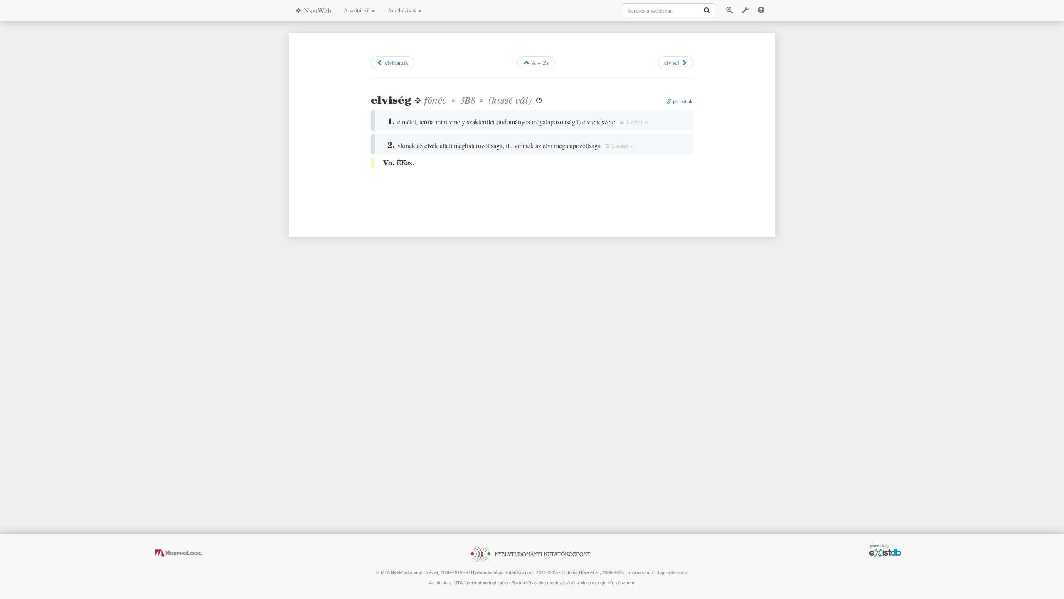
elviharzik (395, 63)
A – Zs (539, 63)
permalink (682, 101)
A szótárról (358, 10)
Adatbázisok (403, 10)
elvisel (672, 63)
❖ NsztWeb (313, 10)
